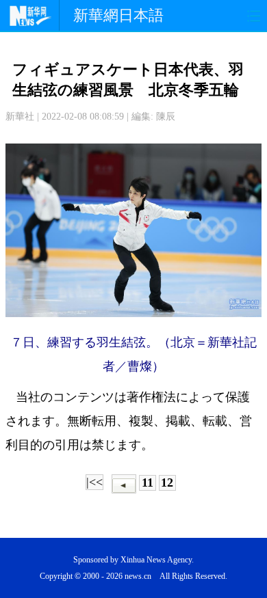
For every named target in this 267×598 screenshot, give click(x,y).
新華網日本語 (118, 15)
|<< (94, 482)
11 (147, 482)
